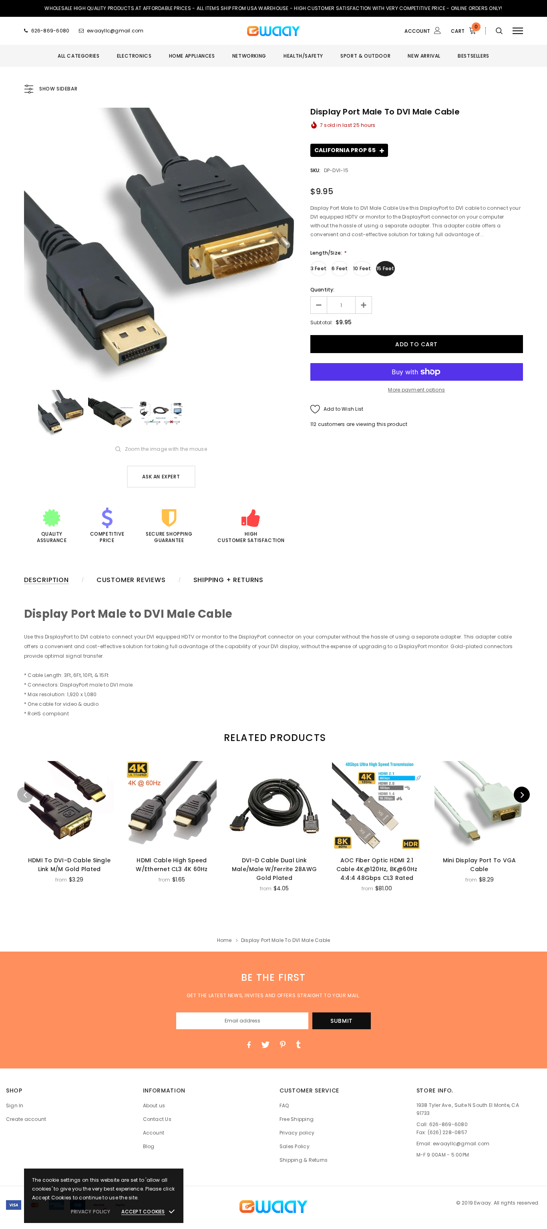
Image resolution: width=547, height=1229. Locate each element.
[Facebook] (249, 1044)
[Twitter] (265, 1044)
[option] (161, 245)
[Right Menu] (518, 30)
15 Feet (385, 268)
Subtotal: (321, 322)
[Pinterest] (283, 1044)
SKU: (315, 170)
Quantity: (322, 289)
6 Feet (340, 268)
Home (224, 940)
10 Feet (362, 268)
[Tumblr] (298, 1044)
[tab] (273, 738)
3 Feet (318, 268)
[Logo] (273, 31)
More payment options (416, 389)
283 (315, 424)
